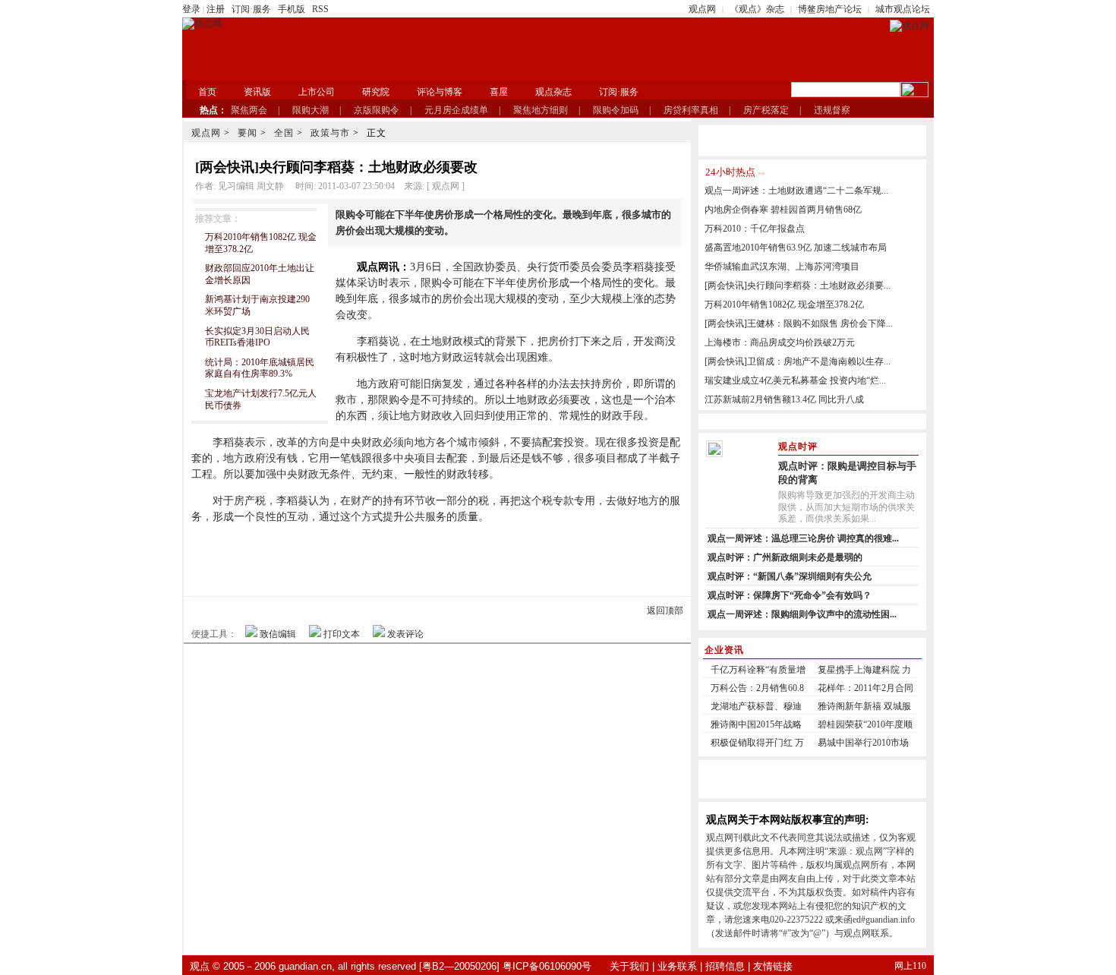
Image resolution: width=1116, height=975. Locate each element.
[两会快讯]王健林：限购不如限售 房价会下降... (799, 323)
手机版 (291, 9)
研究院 (375, 92)
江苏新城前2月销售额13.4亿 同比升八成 (784, 399)
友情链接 (773, 966)
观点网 (702, 9)
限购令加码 (615, 110)
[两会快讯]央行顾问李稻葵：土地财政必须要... (798, 285)
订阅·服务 (251, 9)
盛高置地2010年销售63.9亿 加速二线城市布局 (796, 247)
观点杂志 (553, 92)
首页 (207, 92)
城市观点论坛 (902, 9)
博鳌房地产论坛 (830, 9)
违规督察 (832, 110)
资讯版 (257, 92)
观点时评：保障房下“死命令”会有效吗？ (790, 595)
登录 (191, 9)
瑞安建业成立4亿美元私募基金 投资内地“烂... (795, 380)
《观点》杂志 (757, 9)
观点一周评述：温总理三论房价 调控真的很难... (803, 538)
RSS (320, 9)
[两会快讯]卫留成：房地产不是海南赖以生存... (798, 361)
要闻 (247, 133)
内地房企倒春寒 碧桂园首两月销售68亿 (783, 209)
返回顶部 (665, 610)
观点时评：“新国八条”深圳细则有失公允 (790, 576)
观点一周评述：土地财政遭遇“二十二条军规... (796, 190)
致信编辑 (278, 634)
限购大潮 (310, 110)
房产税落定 (766, 110)
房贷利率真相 (691, 110)
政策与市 (330, 133)
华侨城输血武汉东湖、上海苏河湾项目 (782, 266)
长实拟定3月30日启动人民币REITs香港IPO (257, 337)
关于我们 (629, 966)
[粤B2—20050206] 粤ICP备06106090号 (505, 966)
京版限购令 (376, 110)
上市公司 (316, 92)
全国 (284, 133)
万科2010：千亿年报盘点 (755, 228)
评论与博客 (439, 92)
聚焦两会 (249, 110)
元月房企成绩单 (456, 110)
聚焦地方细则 (540, 110)
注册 (215, 9)
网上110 (910, 966)
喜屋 (499, 92)
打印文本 (341, 634)
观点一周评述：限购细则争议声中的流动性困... (802, 614)
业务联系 (677, 966)
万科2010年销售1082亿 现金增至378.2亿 (784, 304)
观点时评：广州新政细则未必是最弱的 (785, 557)
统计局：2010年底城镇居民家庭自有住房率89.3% (259, 368)
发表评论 (405, 634)
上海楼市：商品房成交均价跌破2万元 (780, 342)
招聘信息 (725, 966)
